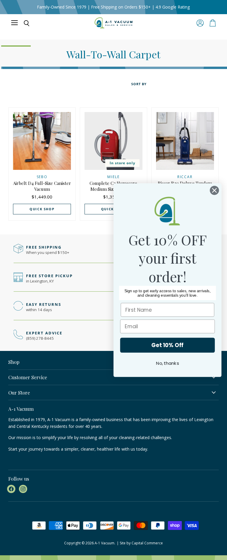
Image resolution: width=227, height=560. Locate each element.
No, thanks (167, 363)
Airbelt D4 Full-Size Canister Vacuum (42, 186)
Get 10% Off (167, 345)
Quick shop (42, 209)
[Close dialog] (214, 190)
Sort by (139, 84)
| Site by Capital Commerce (140, 543)
